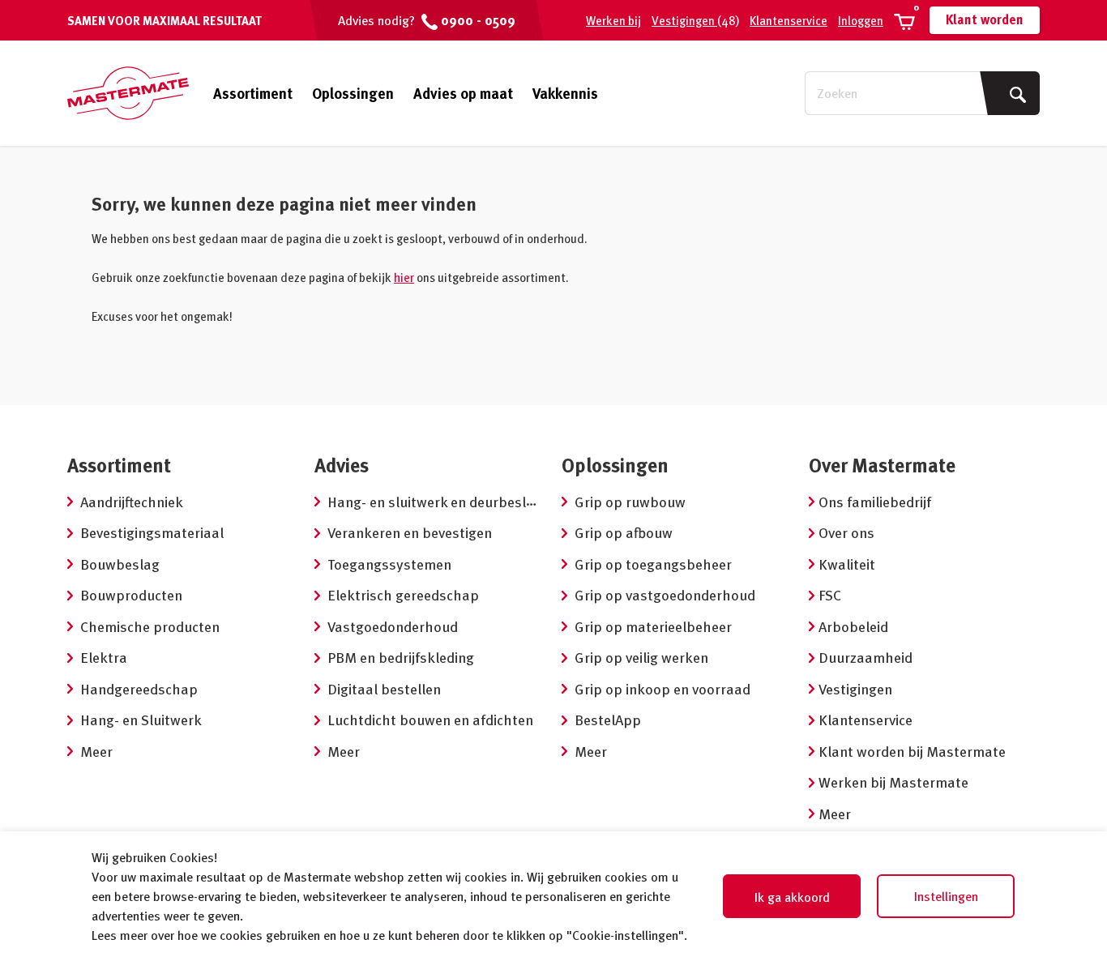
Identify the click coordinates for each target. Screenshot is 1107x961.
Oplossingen (353, 93)
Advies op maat (463, 93)
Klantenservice (788, 20)
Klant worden (985, 19)
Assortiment (253, 93)
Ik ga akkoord (792, 897)
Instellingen (946, 896)
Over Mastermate (882, 465)
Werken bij (613, 20)
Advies (341, 465)
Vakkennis (565, 93)
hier (404, 277)
